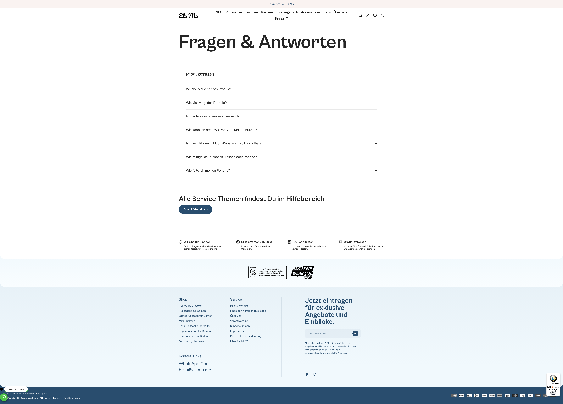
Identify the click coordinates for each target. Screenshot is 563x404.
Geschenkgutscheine (191, 341)
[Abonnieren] (355, 333)
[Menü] (558, 375)
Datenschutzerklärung (315, 353)
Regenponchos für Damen (195, 331)
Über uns (235, 315)
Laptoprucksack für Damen (195, 315)
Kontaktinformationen (72, 398)
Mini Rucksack (187, 320)
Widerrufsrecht (13, 398)
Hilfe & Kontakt (239, 305)
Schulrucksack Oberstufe (194, 325)
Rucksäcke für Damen (192, 310)
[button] (375, 15)
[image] (281, 271)
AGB (41, 398)
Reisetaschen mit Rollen (193, 336)
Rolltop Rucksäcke (190, 305)
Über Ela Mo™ (239, 341)
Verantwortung (239, 320)
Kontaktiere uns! (209, 249)
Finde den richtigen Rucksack (248, 310)
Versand (48, 398)
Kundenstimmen (240, 325)
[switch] (553, 393)
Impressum (237, 331)
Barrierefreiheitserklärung (245, 336)
